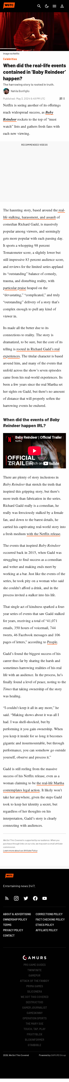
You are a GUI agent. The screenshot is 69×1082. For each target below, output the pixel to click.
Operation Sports (35, 1018)
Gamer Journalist (34, 1007)
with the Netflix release (43, 533)
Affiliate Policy (47, 930)
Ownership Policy (15, 919)
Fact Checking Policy (50, 919)
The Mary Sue (34, 1023)
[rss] (7, 898)
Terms (7, 924)
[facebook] (35, 898)
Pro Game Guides (35, 964)
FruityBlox (34, 1034)
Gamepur (34, 975)
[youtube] (45, 898)
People (52, 641)
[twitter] (26, 898)
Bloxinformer (34, 1039)
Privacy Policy (13, 930)
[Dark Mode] (47, 6)
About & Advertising (17, 914)
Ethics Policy (45, 924)
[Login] (62, 6)
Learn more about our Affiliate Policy (20, 850)
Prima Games (34, 986)
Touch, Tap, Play (34, 1029)
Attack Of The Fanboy (34, 980)
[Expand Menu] (54, 6)
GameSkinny (35, 1013)
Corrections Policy (49, 914)
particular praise (14, 287)
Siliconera (34, 991)
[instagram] (16, 898)
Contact (9, 935)
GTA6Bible (34, 1045)
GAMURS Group (58, 1055)
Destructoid (34, 1002)
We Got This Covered (34, 996)
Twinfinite (34, 970)
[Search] (39, 6)
